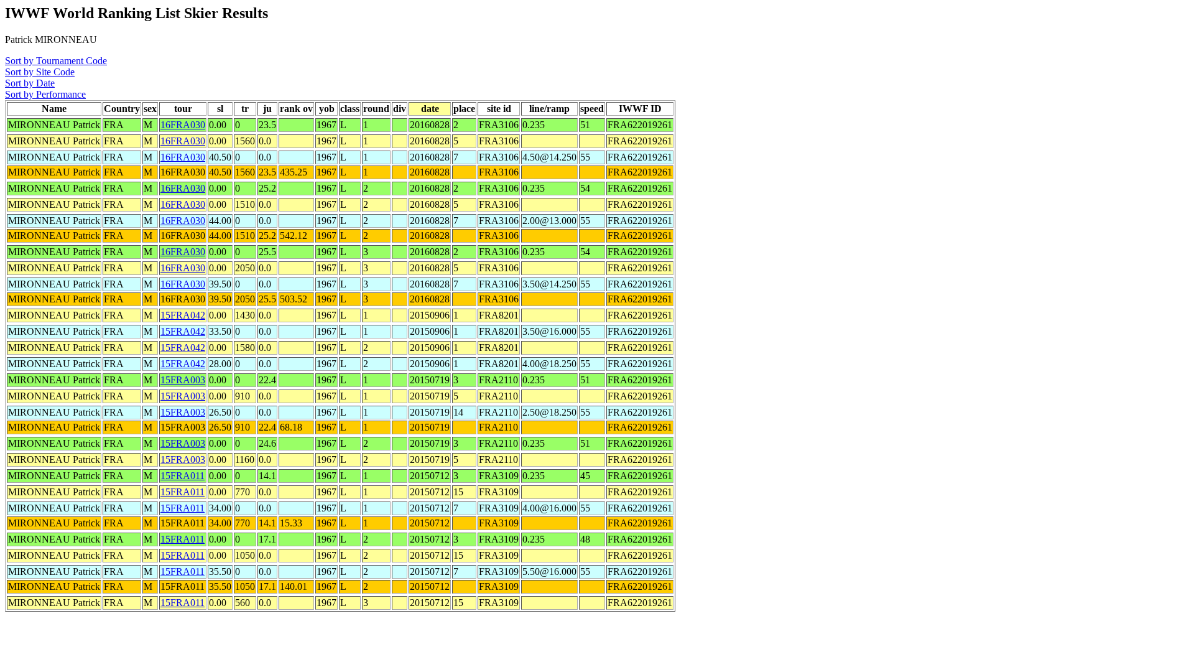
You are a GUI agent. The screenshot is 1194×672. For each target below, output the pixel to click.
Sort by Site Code (40, 72)
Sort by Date (30, 83)
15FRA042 (182, 315)
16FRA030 (182, 124)
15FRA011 (182, 475)
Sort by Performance (45, 94)
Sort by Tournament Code (56, 60)
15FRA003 (182, 380)
